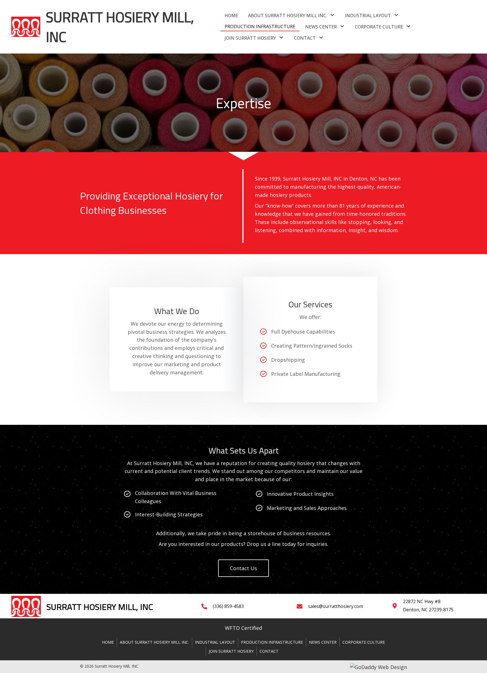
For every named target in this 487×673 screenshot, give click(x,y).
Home (108, 642)
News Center (323, 642)
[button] (332, 15)
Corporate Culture (363, 642)
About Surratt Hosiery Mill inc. (154, 642)
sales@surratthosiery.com (335, 606)
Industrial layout (215, 642)
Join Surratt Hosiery (231, 651)
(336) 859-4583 (228, 606)
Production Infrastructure (272, 642)
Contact (269, 651)
